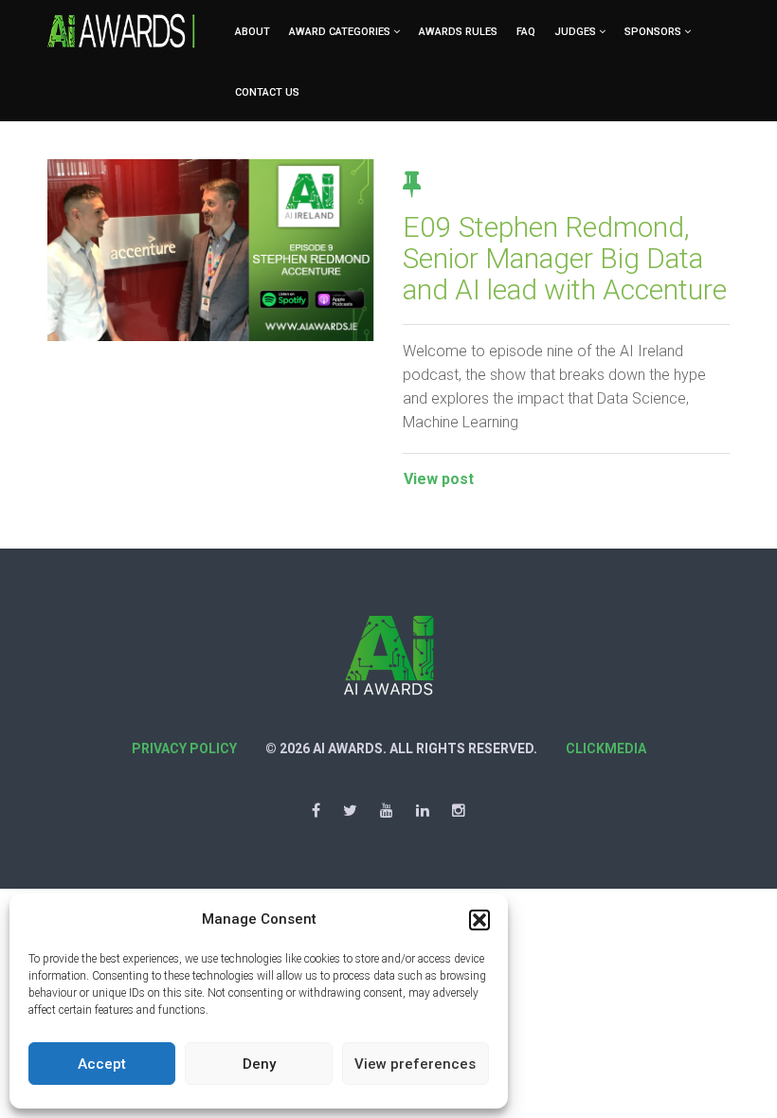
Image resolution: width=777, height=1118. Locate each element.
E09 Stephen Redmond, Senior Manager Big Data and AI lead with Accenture (565, 258)
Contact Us (267, 92)
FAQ (525, 32)
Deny (259, 1064)
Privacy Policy (184, 748)
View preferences (415, 1064)
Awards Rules (458, 32)
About (252, 32)
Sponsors (652, 32)
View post (439, 479)
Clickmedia (606, 748)
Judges (575, 32)
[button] (479, 920)
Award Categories (339, 32)
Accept (102, 1064)
